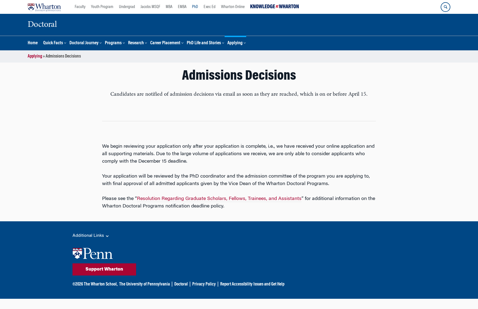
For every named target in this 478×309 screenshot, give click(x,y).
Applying (235, 43)
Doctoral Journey (83, 43)
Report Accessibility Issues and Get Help (252, 284)
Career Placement (165, 43)
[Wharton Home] (44, 7)
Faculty (80, 7)
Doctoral (181, 284)
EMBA (182, 7)
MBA (169, 7)
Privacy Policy (204, 284)
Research (136, 43)
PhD (195, 7)
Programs (113, 43)
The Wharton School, (101, 284)
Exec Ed (209, 7)
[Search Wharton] (445, 7)
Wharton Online (233, 7)
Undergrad (127, 7)
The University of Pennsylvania (144, 284)
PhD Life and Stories (204, 43)
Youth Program (102, 7)
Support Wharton (104, 269)
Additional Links (88, 235)
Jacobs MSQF (150, 7)
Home (33, 43)
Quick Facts (53, 43)
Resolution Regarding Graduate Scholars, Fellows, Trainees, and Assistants (219, 198)
